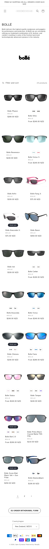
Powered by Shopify (33, 544)
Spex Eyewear (20, 544)
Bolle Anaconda (13, 313)
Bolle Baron (35, 230)
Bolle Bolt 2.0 (10, 437)
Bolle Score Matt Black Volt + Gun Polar (11, 475)
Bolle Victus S (34, 157)
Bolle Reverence (13, 152)
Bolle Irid (11, 267)
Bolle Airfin (12, 194)
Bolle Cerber (33, 271)
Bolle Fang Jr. (35, 194)
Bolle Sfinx (32, 116)
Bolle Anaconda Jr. (13, 230)
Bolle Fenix (32, 354)
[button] (5, 11)
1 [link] (17, 496)
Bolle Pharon (13, 111)
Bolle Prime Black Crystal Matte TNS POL (34, 434)
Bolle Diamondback (36, 478)
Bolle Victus (33, 313)
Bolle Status (10, 395)
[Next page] (31, 496)
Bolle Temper (36, 395)
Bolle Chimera (13, 354)
